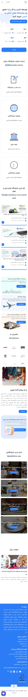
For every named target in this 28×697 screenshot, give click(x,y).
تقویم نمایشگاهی (22, 639)
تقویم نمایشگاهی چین (21, 658)
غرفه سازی (24, 646)
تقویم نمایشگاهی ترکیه (21, 652)
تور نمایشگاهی (23, 644)
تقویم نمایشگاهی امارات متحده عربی (18, 654)
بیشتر (21, 581)
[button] (2, 347)
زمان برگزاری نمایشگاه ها (18, 21)
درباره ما (23, 411)
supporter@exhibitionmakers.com (12, 668)
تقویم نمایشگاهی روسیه (21, 656)
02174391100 (17, 665)
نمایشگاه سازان (9, 691)
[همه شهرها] (19, 41)
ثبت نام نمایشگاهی (22, 641)
